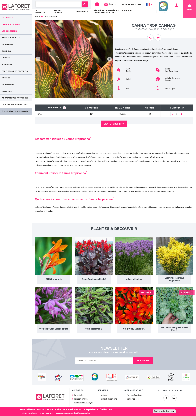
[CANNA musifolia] (54, 256)
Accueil (37, 17)
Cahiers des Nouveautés (15, 105)
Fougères (7, 64)
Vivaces (6, 58)
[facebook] (166, 398)
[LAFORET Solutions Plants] (16, 7)
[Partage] (150, 37)
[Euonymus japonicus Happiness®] (174, 256)
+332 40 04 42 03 (131, 4)
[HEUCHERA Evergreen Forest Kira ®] (174, 305)
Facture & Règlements (108, 399)
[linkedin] (174, 398)
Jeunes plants (58, 11)
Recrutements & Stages (83, 402)
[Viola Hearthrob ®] (94, 305)
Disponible (82, 12)
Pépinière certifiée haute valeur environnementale (112, 11)
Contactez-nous (133, 399)
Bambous (6, 51)
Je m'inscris (143, 360)
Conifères (7, 91)
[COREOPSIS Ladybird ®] (134, 305)
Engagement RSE (80, 399)
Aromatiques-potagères (15, 98)
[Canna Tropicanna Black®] (94, 256)
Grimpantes (8, 85)
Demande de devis (11, 24)
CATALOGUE (7, 18)
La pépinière (40, 11)
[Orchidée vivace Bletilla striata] (54, 305)
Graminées (7, 44)
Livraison (103, 395)
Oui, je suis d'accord (164, 411)
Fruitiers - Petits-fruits (15, 71)
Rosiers (6, 78)
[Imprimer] (158, 37)
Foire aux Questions (134, 395)
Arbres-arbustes (11, 38)
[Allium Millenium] (134, 256)
